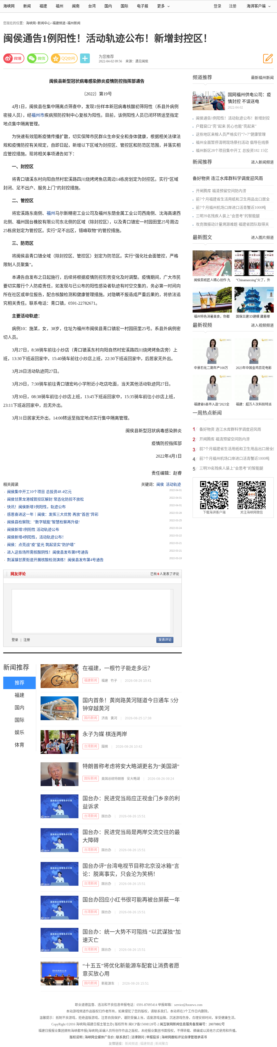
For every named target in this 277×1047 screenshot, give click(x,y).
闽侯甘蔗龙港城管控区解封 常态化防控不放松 (45, 499)
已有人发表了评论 (164, 574)
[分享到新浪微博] (13, 58)
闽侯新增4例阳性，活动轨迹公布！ (36, 537)
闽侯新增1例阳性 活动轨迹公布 (33, 530)
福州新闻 (73, 23)
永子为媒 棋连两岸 (105, 734)
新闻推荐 (16, 667)
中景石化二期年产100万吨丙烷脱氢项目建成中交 (212, 368)
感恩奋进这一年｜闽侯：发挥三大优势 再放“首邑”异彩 (52, 514)
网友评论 (18, 574)
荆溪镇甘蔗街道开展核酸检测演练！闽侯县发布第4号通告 (55, 560)
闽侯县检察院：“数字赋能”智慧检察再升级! (43, 522)
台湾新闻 (90, 746)
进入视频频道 (262, 325)
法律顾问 (137, 1037)
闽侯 (160, 484)
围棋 (104, 747)
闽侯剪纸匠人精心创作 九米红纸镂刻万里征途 (212, 280)
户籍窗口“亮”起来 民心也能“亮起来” (226, 126)
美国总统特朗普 (112, 779)
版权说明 (76, 1037)
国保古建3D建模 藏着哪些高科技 (253, 317)
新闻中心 (44, 23)
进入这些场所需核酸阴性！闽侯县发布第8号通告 (47, 552)
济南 (104, 718)
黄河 (114, 718)
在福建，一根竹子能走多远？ (118, 668)
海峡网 (9, 6)
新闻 (27, 6)
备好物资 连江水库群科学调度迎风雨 (228, 178)
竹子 (114, 681)
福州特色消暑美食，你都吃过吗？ (212, 317)
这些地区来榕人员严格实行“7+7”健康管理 (231, 134)
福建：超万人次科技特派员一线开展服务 (254, 404)
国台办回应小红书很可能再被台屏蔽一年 (131, 900)
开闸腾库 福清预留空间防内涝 (221, 191)
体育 (19, 745)
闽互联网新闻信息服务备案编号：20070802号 (192, 1024)
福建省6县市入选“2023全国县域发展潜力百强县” (211, 404)
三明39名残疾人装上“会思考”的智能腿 (228, 216)
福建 (43, 6)
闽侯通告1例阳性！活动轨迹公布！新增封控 (233, 118)
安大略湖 (133, 779)
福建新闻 (90, 680)
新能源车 (107, 983)
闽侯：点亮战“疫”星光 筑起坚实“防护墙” (41, 545)
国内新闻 (90, 718)
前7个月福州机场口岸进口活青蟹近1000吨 (231, 208)
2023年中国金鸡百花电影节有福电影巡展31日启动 (254, 368)
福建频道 (58, 23)
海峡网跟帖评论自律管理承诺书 (184, 1037)
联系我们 (122, 1037)
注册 (232, 6)
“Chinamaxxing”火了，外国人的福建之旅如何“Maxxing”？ (253, 280)
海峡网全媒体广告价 (99, 1037)
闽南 (76, 6)
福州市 (37, 115)
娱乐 (19, 732)
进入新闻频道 (262, 162)
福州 (59, 6)
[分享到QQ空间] (64, 58)
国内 (108, 6)
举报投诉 (152, 1037)
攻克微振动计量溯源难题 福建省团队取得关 (232, 224)
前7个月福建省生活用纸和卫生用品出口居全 (233, 199)
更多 (161, 6)
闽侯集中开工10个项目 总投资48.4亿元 (39, 492)
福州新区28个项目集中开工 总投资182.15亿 (232, 151)
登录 (15, 640)
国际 (124, 6)
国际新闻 (90, 778)
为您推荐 (106, 57)
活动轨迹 (173, 484)
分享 (85, 58)
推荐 (19, 683)
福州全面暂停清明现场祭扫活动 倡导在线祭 (232, 142)
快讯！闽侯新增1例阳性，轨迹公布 (36, 507)
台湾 (92, 6)
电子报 (142, 6)
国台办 (106, 816)
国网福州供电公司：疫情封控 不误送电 (249, 98)
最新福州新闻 (262, 78)
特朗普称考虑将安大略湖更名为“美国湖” (131, 766)
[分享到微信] (37, 58)
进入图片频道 (262, 238)
